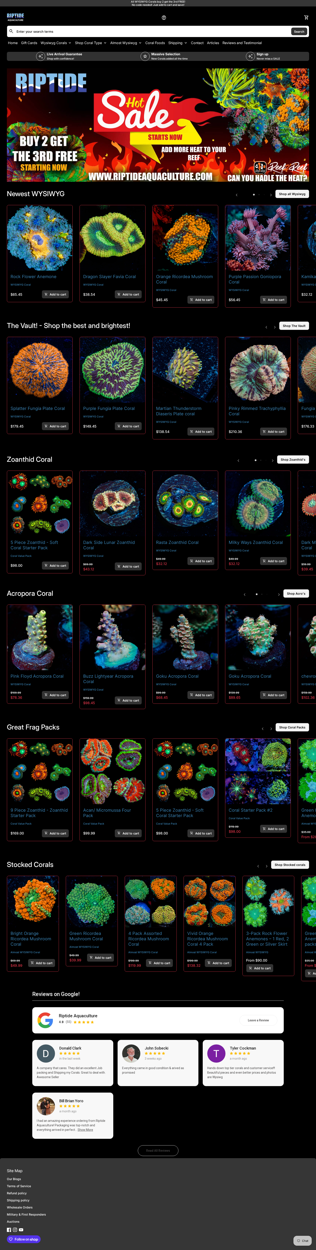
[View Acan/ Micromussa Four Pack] (112, 771)
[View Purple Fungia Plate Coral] (112, 369)
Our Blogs (14, 1179)
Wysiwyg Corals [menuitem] (54, 43)
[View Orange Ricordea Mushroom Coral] (185, 238)
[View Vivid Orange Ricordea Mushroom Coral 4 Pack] (209, 902)
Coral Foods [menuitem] (155, 43)
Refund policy (17, 1193)
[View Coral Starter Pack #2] (258, 771)
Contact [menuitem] (197, 43)
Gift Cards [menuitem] (29, 43)
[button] (254, 195)
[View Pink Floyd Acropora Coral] (39, 637)
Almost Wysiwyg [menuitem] (123, 43)
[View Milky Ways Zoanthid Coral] (258, 503)
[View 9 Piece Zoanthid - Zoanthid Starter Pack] (39, 771)
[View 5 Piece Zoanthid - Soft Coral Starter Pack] (39, 503)
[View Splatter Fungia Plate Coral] (39, 369)
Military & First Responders (26, 1214)
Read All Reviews (162, 1152)
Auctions (13, 1221)
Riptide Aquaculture (78, 1016)
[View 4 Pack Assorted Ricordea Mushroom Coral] (150, 902)
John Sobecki (156, 1048)
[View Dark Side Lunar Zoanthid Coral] (112, 503)
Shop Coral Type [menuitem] (88, 43)
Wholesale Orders (20, 1207)
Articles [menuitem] (213, 43)
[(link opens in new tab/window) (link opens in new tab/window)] (158, 125)
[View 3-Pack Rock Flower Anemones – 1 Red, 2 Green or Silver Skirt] (268, 902)
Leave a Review (262, 1021)
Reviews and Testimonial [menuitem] (242, 43)
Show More (85, 1129)
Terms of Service (19, 1186)
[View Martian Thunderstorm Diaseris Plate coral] (185, 369)
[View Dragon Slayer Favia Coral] (112, 238)
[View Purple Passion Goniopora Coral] (258, 238)
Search (299, 31)
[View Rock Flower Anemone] (39, 238)
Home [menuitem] (13, 43)
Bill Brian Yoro (71, 1101)
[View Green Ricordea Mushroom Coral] (92, 902)
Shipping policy (18, 1200)
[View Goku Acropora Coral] (258, 637)
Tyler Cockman (243, 1048)
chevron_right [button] (271, 195)
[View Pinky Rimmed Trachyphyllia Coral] (258, 369)
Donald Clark (70, 1048)
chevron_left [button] (236, 195)
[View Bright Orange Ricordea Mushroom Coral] (33, 902)
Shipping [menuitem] (175, 43)
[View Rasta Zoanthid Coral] (185, 503)
